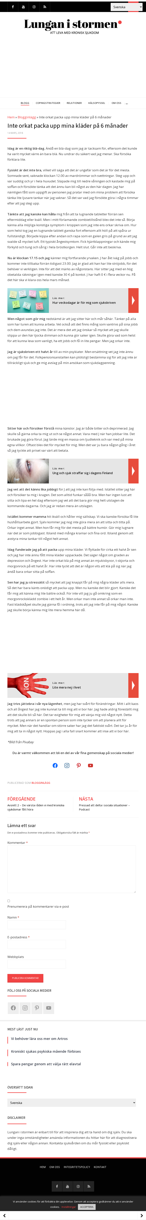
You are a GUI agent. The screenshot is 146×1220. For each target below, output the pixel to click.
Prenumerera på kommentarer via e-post (38, 906)
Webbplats (15, 957)
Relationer (74, 103)
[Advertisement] (73, 68)
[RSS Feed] (45, 7)
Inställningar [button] (69, 1207)
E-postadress (18, 937)
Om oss (116, 103)
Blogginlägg (27, 117)
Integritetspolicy (77, 1167)
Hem (11, 117)
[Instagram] (34, 7)
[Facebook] (13, 7)
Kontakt (100, 1167)
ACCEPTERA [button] (86, 1207)
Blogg (25, 103)
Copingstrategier (48, 103)
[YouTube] (23, 7)
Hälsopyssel (96, 103)
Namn (13, 917)
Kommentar (17, 842)
